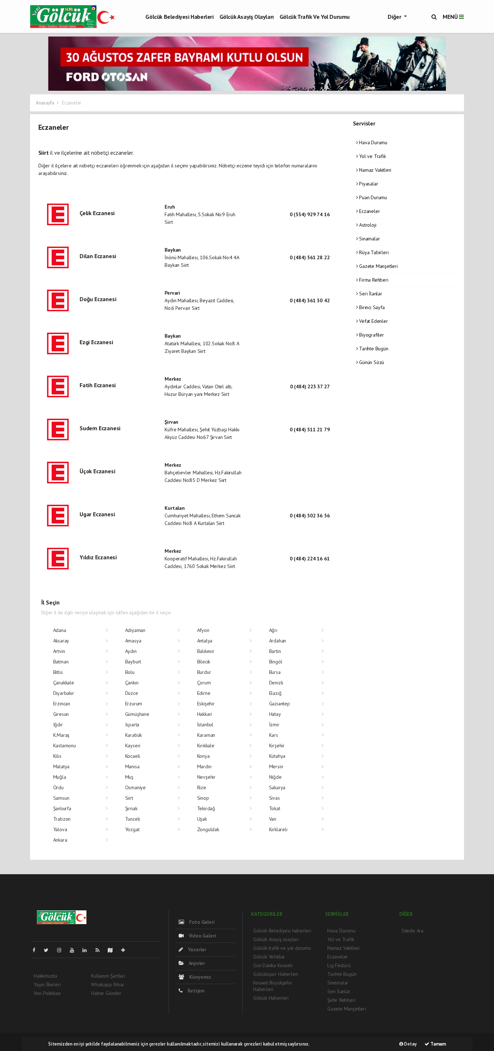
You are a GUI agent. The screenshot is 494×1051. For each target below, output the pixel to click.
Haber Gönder (106, 993)
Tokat (274, 808)
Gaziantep (279, 703)
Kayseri (133, 745)
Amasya (133, 640)
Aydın (131, 651)
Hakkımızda (45, 976)
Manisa (132, 766)
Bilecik (203, 661)
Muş (129, 777)
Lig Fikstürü (339, 965)
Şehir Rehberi (341, 1000)
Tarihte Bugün (373, 348)
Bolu (130, 672)
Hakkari (204, 714)
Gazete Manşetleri (378, 266)
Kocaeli (132, 756)
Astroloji (367, 225)
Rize (201, 787)
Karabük (133, 735)
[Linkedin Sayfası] (87, 950)
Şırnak (131, 808)
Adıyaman (135, 630)
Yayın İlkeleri (47, 984)
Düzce (131, 693)
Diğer (395, 16)
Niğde (275, 777)
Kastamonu (64, 745)
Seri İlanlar (370, 293)
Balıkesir (205, 651)
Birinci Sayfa (371, 307)
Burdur (204, 672)
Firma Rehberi (373, 280)
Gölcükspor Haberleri (275, 974)
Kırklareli (278, 829)
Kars (273, 735)
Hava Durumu (372, 142)
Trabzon (62, 819)
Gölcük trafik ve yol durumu (315, 16)
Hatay (275, 714)
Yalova (60, 829)
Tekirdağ (206, 808)
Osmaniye (135, 787)
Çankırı (132, 682)
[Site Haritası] (113, 950)
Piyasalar (368, 183)
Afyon (203, 630)
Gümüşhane (137, 714)
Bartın (275, 651)
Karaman (206, 735)
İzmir (274, 724)
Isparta (132, 724)
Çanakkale (63, 682)
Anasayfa (45, 103)
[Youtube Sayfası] (75, 950)
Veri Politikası (47, 993)
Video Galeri (201, 935)
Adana (59, 630)
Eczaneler (369, 211)
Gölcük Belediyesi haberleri (179, 16)
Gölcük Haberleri (271, 998)
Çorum (204, 682)
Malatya (61, 766)
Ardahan (277, 640)
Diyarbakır (63, 693)
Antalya (205, 640)
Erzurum (133, 703)
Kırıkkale (205, 745)
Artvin (59, 651)
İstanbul (205, 724)
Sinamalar (369, 238)
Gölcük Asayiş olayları (247, 16)
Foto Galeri (201, 922)
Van (272, 819)
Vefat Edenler (373, 321)
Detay (410, 1044)
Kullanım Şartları (108, 976)
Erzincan (61, 703)
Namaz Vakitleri (374, 170)
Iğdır (58, 724)
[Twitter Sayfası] (49, 950)
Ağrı (273, 630)
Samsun (61, 798)
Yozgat (132, 829)
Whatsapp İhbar (107, 984)
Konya (203, 756)
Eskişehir (206, 703)
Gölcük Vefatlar (269, 956)
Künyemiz (199, 977)
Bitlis (58, 672)
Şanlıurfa (62, 808)
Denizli (276, 682)
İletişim (195, 990)
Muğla (59, 777)
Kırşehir (277, 745)
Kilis (57, 756)
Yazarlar (196, 949)
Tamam (437, 1044)
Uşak (202, 819)
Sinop (203, 798)
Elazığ (275, 693)
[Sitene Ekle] (126, 950)
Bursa (275, 672)
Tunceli (132, 819)
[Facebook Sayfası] (37, 950)
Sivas (274, 798)
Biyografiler (371, 335)
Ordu (58, 787)
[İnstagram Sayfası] (62, 950)
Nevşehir (206, 777)
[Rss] (100, 950)
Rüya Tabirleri (373, 252)
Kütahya (277, 756)
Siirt (129, 798)
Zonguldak (208, 829)
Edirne (203, 693)
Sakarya (277, 787)
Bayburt (133, 661)
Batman (61, 661)
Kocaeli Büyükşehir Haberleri (272, 985)
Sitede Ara (412, 930)
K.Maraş (61, 735)
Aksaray (61, 640)
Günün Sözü (371, 362)
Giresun (61, 714)
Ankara (60, 840)
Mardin (204, 766)
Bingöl (275, 661)
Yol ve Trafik (372, 156)
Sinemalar (337, 982)
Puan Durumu (372, 197)
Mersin (276, 766)
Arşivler (196, 963)
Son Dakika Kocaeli (273, 965)
